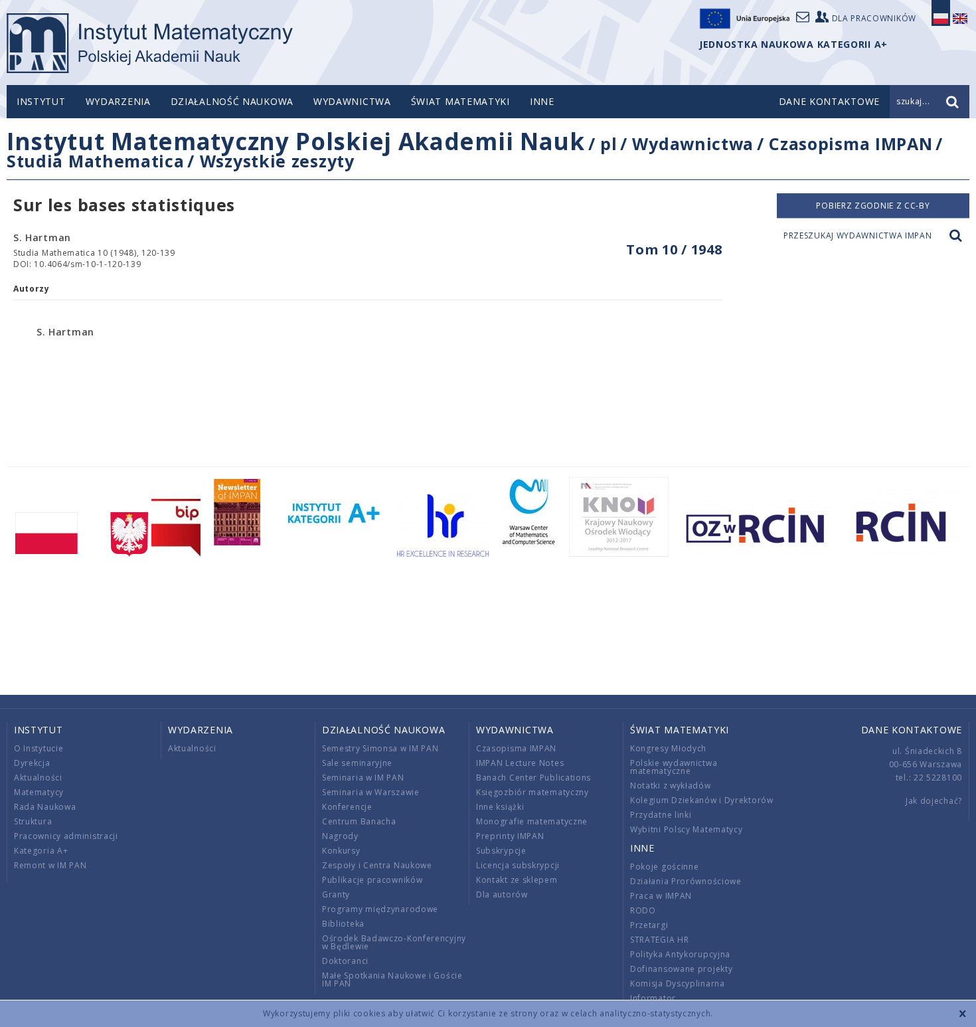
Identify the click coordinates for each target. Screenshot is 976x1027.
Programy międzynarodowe (380, 909)
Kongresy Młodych (668, 748)
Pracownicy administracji (66, 836)
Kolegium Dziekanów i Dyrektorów (701, 800)
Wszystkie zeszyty (277, 160)
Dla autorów (502, 894)
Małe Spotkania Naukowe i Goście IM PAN (392, 979)
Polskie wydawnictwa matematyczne (673, 767)
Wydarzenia (118, 101)
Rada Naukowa (45, 806)
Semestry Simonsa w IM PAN (380, 748)
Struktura (33, 821)
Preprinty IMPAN (510, 836)
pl (608, 143)
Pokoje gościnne (664, 866)
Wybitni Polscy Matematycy (686, 829)
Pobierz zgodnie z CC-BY (873, 205)
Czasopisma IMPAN (850, 143)
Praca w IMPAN (661, 895)
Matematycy (39, 792)
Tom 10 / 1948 (674, 249)
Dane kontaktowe (912, 729)
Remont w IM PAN (50, 865)
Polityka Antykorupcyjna (680, 954)
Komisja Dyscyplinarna (677, 983)
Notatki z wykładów (670, 785)
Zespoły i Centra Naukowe (377, 865)
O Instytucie (38, 748)
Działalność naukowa (232, 101)
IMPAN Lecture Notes (520, 763)
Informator (653, 998)
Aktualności (38, 777)
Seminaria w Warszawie (371, 792)
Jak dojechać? (934, 800)
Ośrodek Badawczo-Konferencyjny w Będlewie (394, 942)
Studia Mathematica (96, 160)
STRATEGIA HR (659, 939)
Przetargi (649, 925)
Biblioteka (343, 923)
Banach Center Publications (533, 777)
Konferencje (347, 806)
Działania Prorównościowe (686, 881)
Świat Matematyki (460, 101)
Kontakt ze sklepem (517, 880)
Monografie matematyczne (532, 821)
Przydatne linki (661, 814)
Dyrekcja (32, 763)
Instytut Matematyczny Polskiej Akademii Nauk (296, 141)
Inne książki (500, 806)
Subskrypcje (501, 850)
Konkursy (341, 850)
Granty (336, 894)
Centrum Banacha (359, 821)
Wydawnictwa (352, 101)
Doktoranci (345, 961)
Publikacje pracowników (372, 880)
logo (150, 43)
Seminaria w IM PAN (363, 777)
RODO (643, 910)
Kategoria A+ (41, 850)
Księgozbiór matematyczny (532, 792)
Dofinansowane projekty (681, 969)
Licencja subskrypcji (518, 865)
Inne (542, 101)
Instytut (41, 101)
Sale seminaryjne (357, 763)
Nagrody (340, 836)
